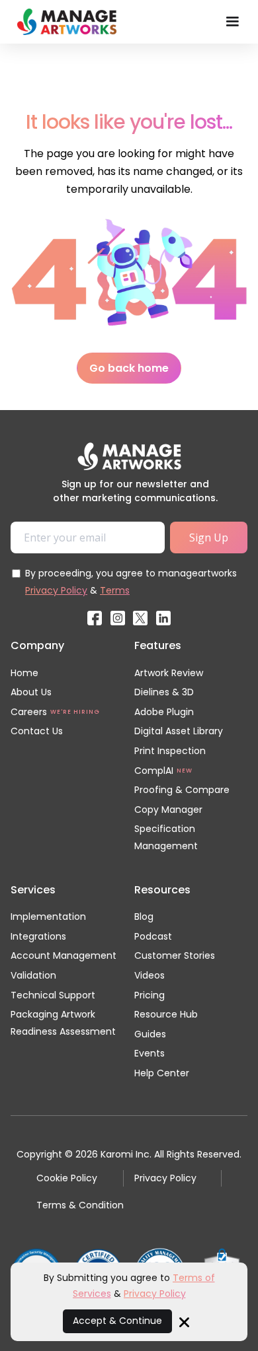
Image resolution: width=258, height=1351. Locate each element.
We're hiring (75, 712)
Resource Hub (166, 1014)
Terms (115, 590)
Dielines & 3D (164, 692)
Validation (33, 975)
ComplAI (153, 770)
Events (149, 1053)
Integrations (38, 936)
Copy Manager (168, 809)
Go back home (129, 368)
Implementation (48, 916)
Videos (149, 975)
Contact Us (37, 731)
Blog (143, 916)
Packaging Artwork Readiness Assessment (63, 1023)
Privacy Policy (56, 590)
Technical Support (53, 995)
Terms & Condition (80, 1205)
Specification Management (166, 837)
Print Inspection (170, 750)
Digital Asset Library (178, 731)
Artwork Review (168, 672)
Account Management (63, 955)
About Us (31, 692)
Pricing (149, 995)
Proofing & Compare (182, 789)
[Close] (184, 1321)
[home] (63, 22)
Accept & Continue (117, 1320)
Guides (150, 1034)
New (185, 771)
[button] (232, 22)
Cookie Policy (66, 1178)
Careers (29, 711)
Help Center (161, 1073)
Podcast (153, 936)
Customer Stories (174, 955)
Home (24, 672)
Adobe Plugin (164, 711)
